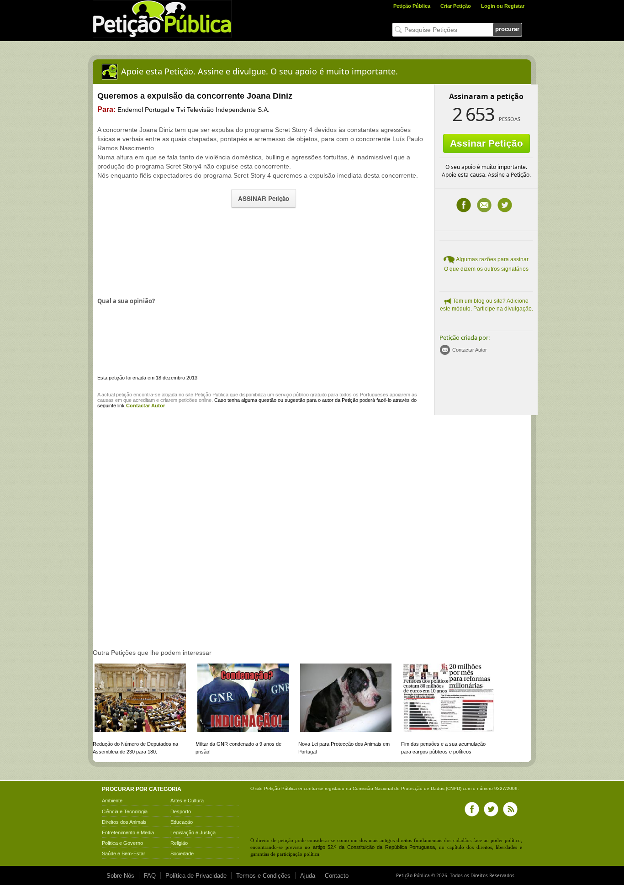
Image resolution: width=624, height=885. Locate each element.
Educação (181, 822)
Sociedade (182, 853)
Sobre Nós (120, 875)
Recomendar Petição (484, 205)
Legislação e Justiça (193, 832)
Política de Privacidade (196, 875)
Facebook (463, 205)
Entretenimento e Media (128, 832)
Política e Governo (122, 843)
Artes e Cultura (187, 800)
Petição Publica (211, 394)
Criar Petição (455, 6)
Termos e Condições (263, 875)
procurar (507, 29)
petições (188, 400)
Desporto (180, 811)
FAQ (150, 875)
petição (124, 394)
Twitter (504, 205)
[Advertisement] (263, 251)
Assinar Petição (486, 143)
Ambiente (112, 800)
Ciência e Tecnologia (125, 811)
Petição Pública (411, 6)
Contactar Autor (469, 350)
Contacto (337, 875)
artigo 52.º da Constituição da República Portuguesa (374, 847)
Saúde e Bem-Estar (123, 853)
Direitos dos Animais (124, 822)
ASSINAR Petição (263, 198)
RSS (510, 809)
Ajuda (307, 875)
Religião (179, 843)
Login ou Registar (502, 6)
